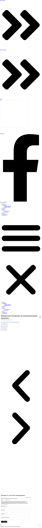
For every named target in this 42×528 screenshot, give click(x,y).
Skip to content (2, 0)
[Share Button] (40, 317)
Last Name (3, 513)
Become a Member (7, 206)
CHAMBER (4, 205)
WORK (3, 210)
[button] (21, 258)
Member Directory (7, 207)
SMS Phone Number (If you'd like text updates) (9, 498)
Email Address (4, 506)
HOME (3, 204)
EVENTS (4, 208)
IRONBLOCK (4, 313)
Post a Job (6, 310)
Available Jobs (6, 211)
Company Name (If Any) (5, 517)
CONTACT (4, 312)
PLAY (3, 311)
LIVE (3, 209)
